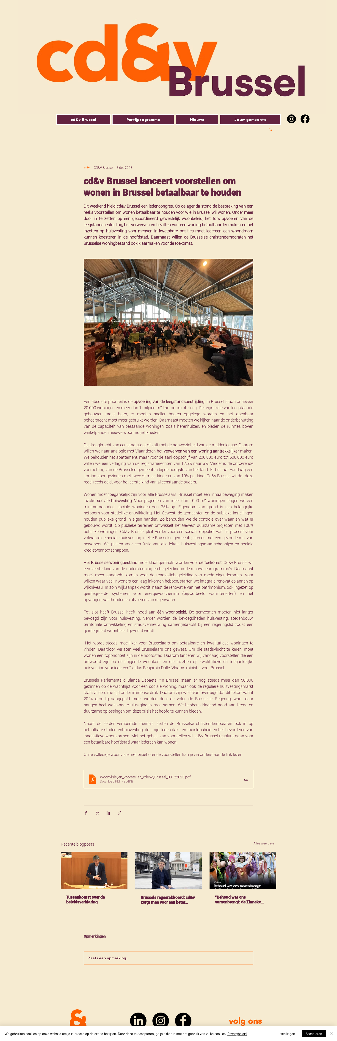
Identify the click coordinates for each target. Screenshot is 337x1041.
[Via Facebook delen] (86, 813)
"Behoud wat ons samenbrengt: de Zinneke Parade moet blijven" (238, 899)
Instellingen (287, 1033)
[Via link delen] (119, 813)
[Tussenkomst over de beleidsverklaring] (94, 870)
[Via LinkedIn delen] (108, 813)
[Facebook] (305, 118)
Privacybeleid (237, 1033)
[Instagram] (291, 118)
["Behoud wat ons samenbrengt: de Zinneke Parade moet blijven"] (243, 870)
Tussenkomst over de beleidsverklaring (85, 899)
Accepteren (314, 1033)
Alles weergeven (265, 843)
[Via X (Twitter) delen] (97, 813)
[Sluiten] (331, 1033)
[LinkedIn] (138, 1021)
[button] (270, 129)
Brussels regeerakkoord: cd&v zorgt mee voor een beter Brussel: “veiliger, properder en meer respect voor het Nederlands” (168, 900)
